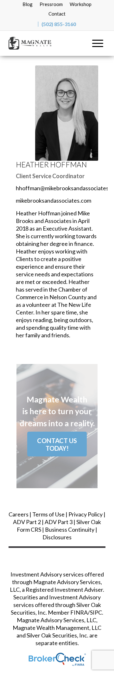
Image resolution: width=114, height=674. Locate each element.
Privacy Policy (85, 514)
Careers (18, 514)
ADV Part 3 (59, 521)
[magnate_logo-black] (47, 43)
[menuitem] (27, 4)
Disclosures (57, 537)
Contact (57, 14)
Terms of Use (48, 514)
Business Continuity (69, 529)
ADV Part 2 (27, 521)
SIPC (96, 612)
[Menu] (97, 43)
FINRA (79, 612)
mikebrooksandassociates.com (53, 200)
